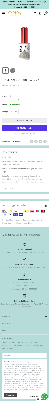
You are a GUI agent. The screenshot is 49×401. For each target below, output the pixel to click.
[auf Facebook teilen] (31, 141)
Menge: (5, 112)
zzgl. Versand (21, 99)
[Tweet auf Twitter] (40, 141)
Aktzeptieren (10, 395)
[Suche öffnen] (35, 13)
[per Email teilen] (45, 141)
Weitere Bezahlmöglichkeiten (24, 133)
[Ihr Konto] (40, 13)
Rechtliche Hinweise (29, 391)
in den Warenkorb (24, 120)
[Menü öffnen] (3, 13)
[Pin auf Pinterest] (36, 141)
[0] (44, 13)
